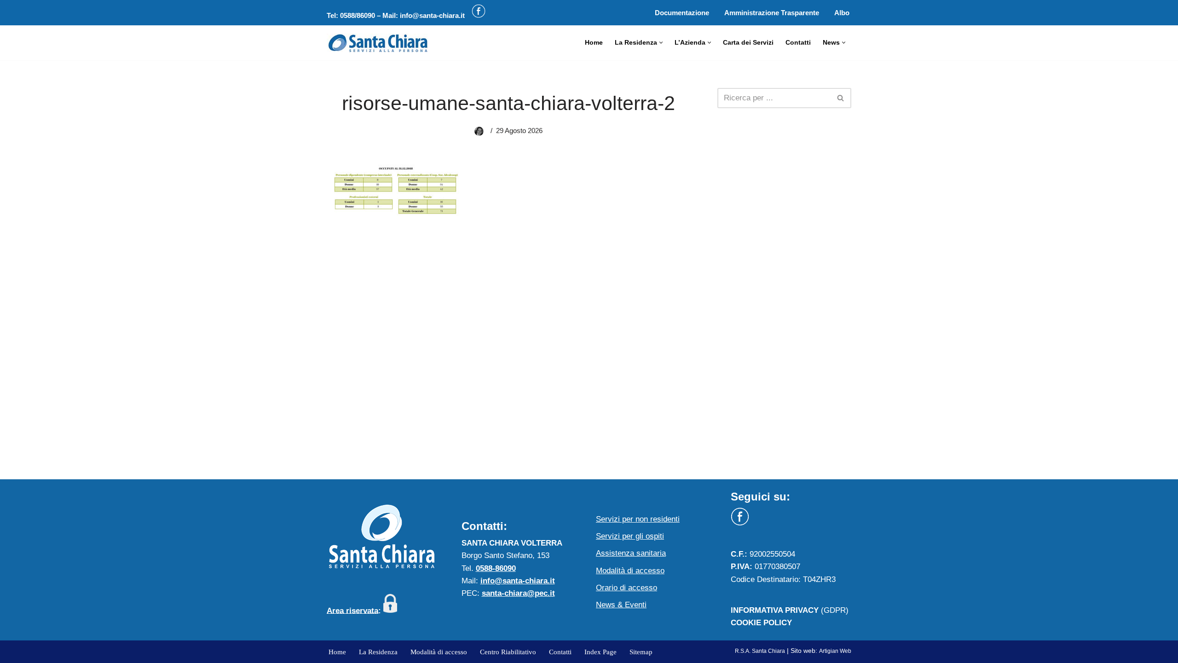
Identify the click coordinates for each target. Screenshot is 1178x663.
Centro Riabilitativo (508, 652)
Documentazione (682, 13)
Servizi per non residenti (638, 519)
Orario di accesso (626, 587)
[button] (661, 42)
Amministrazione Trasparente (771, 13)
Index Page (600, 652)
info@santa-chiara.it (432, 15)
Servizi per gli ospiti (630, 536)
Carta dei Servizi (748, 42)
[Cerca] (841, 98)
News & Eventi (621, 604)
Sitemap (641, 652)
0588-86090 (496, 568)
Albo (841, 13)
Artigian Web (835, 651)
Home (594, 42)
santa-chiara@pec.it (518, 593)
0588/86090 (357, 15)
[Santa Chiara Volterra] (377, 43)
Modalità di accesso (630, 570)
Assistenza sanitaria (631, 553)
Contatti (798, 42)
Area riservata (352, 610)
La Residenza (378, 652)
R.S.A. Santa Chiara (760, 651)
